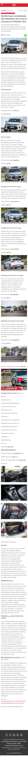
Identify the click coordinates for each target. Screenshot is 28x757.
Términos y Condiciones (18, 747)
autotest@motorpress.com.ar (14, 745)
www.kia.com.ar (18, 706)
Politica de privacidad (13, 749)
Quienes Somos (6, 747)
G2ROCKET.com (16, 753)
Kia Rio (3, 13)
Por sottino (7, 35)
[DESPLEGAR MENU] (2, 4)
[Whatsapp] (25, 35)
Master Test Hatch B (10, 13)
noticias (3, 10)
